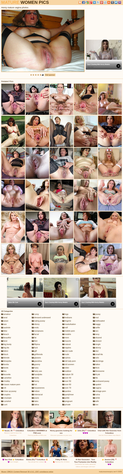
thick (97, 368)
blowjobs (7, 361)
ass (5, 324)
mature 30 (68, 374)
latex (36, 401)
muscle (67, 341)
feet (35, 341)
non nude (68, 351)
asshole (6, 328)
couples (6, 395)
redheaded (100, 321)
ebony (37, 324)
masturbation (70, 324)
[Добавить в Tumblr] (112, 2)
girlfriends (38, 354)
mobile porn (69, 331)
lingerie (67, 321)
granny (37, 364)
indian (37, 391)
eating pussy (39, 321)
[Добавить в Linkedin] (94, 2)
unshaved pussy (102, 381)
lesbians (68, 318)
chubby (6, 381)
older (66, 368)
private (67, 405)
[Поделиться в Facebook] (83, 2)
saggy (98, 324)
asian (5, 321)
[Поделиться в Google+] (90, 2)
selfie (97, 328)
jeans (36, 398)
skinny (98, 348)
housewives (39, 388)
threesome (99, 371)
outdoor (67, 371)
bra (4, 371)
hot (35, 384)
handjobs (38, 374)
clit (4, 388)
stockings (99, 361)
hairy (36, 368)
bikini (5, 351)
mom (66, 338)
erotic (36, 328)
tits (96, 378)
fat (35, 338)
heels (36, 378)
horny (36, 381)
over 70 (67, 388)
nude (66, 354)
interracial (38, 395)
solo (97, 358)
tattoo (97, 364)
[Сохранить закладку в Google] (87, 2)
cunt (5, 405)
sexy (97, 334)
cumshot (7, 401)
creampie (7, 398)
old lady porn (70, 361)
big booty (7, 344)
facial (36, 334)
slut (96, 351)
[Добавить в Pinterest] (101, 2)
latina (36, 405)
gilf (35, 351)
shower (98, 341)
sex (96, 331)
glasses (37, 358)
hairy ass (38, 371)
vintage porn (100, 391)
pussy (97, 314)
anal (5, 318)
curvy (36, 314)
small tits (99, 354)
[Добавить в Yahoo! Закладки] (119, 2)
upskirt (98, 384)
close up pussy (9, 391)
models (67, 334)
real (97, 318)
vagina (98, 388)
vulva (97, 395)
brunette (7, 374)
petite (66, 398)
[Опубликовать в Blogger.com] (80, 2)
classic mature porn (11, 384)
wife (97, 401)
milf (66, 328)
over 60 (67, 384)
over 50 (67, 381)
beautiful (7, 338)
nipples (67, 348)
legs (66, 314)
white (97, 398)
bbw (5, 331)
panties (67, 391)
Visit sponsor (50, 75)
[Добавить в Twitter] (116, 2)
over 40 (67, 378)
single (98, 344)
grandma (38, 361)
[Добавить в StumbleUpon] (108, 2)
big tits (6, 348)
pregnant (68, 401)
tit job (97, 374)
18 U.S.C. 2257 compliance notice (40, 472)
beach (6, 334)
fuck (36, 348)
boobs (6, 364)
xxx (96, 405)
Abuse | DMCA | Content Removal (14, 472)
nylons (67, 358)
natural (67, 344)
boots (5, 368)
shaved (98, 338)
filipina (37, 344)
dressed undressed (42, 318)
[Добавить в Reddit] (105, 2)
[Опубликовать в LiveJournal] (98, 2)
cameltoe (7, 378)
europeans (38, 331)
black (5, 354)
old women (69, 364)
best (5, 341)
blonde (6, 358)
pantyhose (69, 395)
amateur (7, 314)
